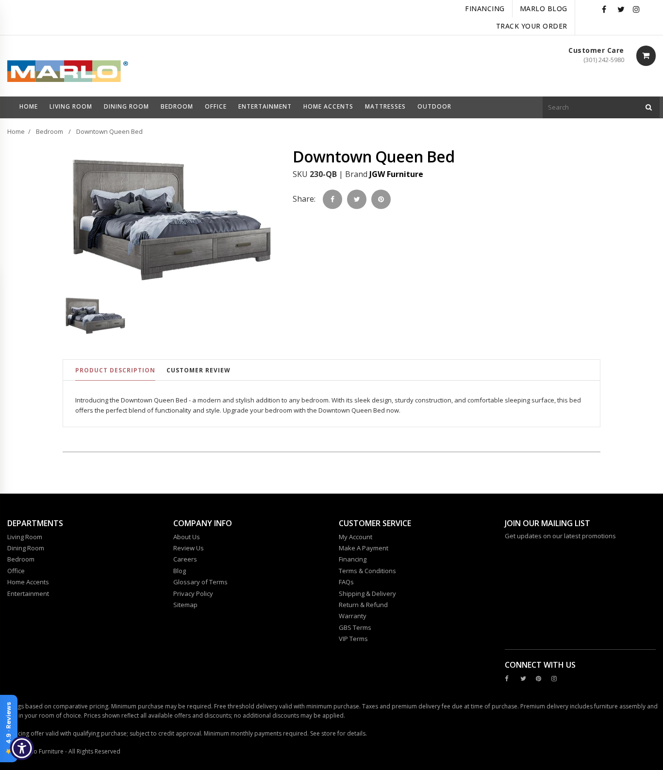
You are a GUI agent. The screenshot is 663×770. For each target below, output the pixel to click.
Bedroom (49, 131)
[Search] (649, 107)
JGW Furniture (396, 174)
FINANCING (485, 8)
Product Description (115, 370)
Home (16, 131)
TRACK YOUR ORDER (531, 26)
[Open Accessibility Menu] (22, 748)
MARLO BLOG (543, 8)
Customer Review (198, 370)
